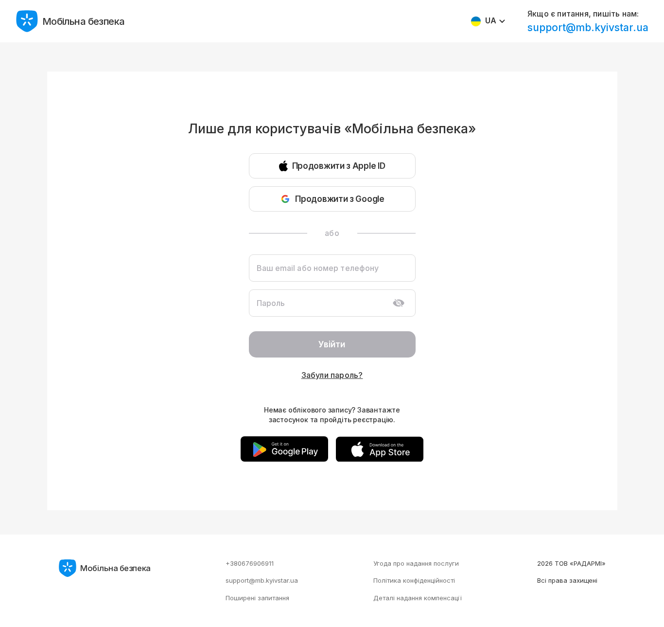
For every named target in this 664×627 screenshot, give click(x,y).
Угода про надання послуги (416, 563)
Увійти (331, 344)
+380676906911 (250, 563)
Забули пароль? (332, 375)
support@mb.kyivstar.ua (587, 27)
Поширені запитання (257, 598)
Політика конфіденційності (414, 580)
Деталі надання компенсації (417, 598)
